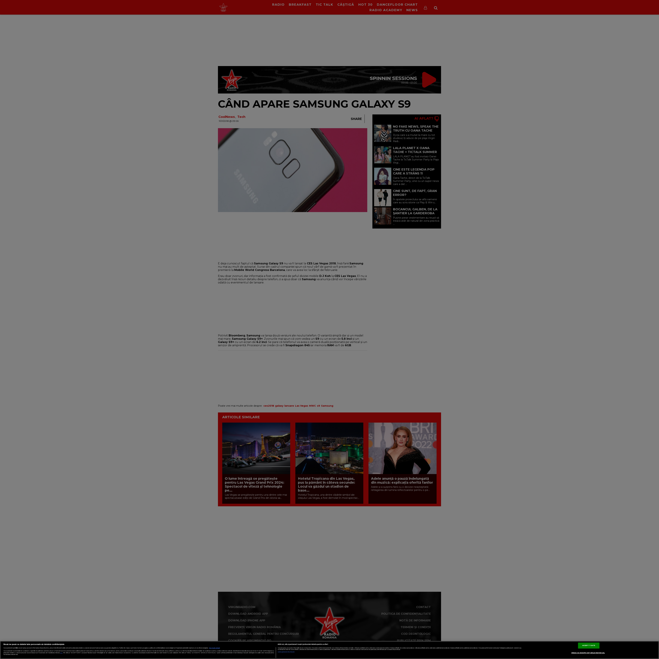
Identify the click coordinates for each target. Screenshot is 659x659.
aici (61, 653)
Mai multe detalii (214, 648)
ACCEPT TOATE (588, 645)
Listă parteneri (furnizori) (286, 652)
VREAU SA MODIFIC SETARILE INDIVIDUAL (588, 653)
